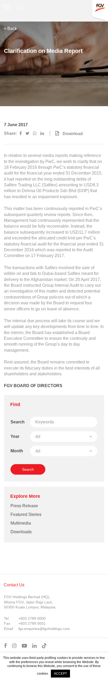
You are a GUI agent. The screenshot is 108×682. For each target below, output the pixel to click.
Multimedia (20, 523)
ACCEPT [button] (60, 673)
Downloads (21, 532)
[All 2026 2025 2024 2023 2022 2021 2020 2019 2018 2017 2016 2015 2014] (63, 436)
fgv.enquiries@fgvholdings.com (44, 629)
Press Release (24, 506)
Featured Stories (25, 514)
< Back (10, 28)
